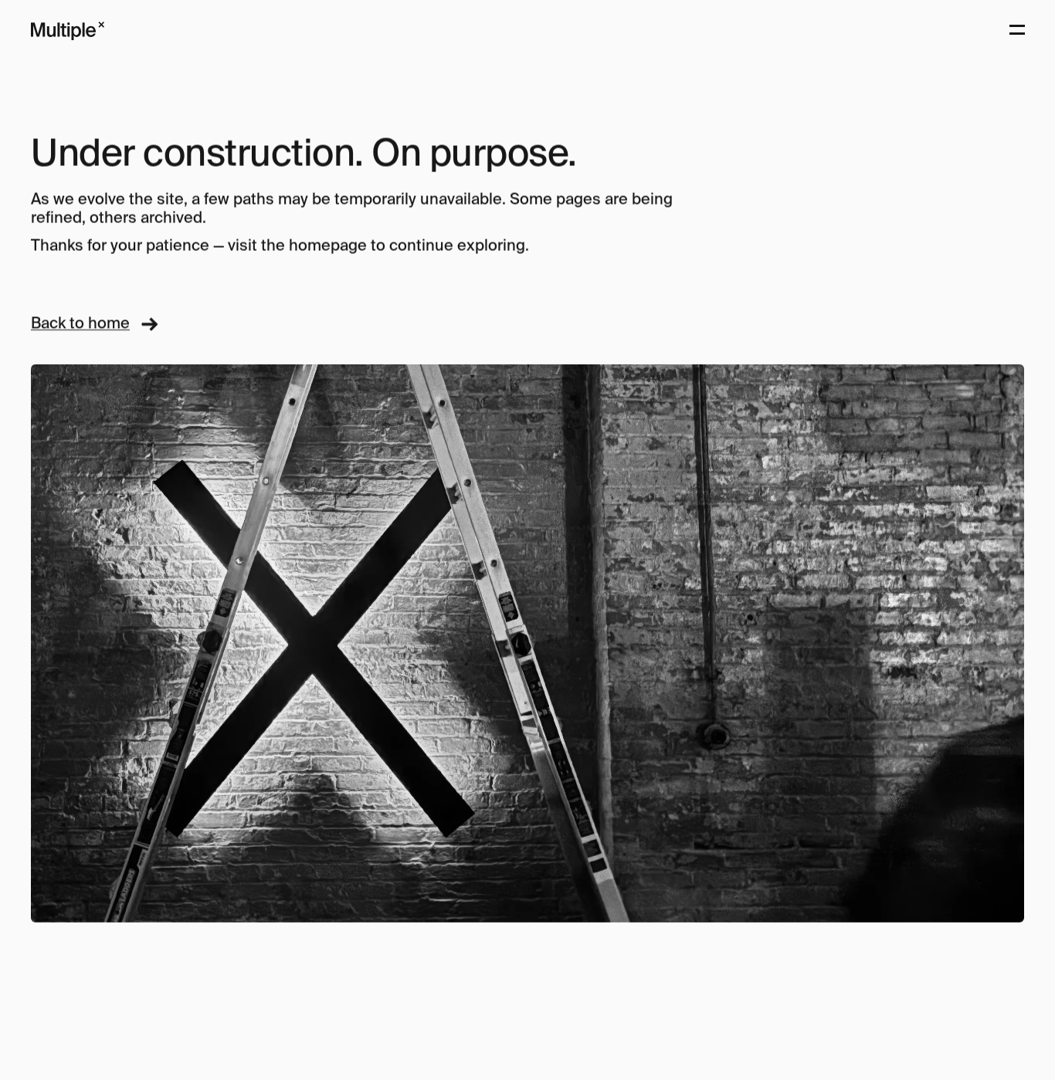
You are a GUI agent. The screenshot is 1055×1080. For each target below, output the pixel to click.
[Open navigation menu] (1016, 31)
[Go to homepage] (67, 31)
